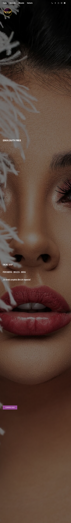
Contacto (29, 3)
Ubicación (21, 3)
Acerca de (12, 3)
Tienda (5, 3)
